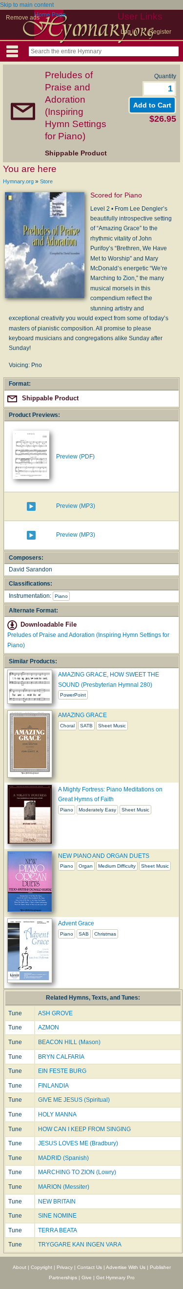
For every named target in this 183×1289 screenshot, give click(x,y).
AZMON (48, 1027)
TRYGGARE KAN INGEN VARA (80, 1244)
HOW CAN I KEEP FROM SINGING (84, 1129)
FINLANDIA (53, 1085)
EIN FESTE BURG (62, 1071)
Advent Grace (76, 923)
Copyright (41, 1267)
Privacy (65, 1267)
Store (46, 181)
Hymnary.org (18, 181)
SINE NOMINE (57, 1215)
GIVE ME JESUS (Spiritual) (74, 1099)
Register (160, 31)
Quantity (165, 76)
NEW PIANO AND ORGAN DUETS (103, 855)
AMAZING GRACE (82, 715)
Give (86, 1277)
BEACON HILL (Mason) (69, 1042)
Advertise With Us (125, 1267)
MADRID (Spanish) (63, 1158)
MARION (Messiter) (63, 1186)
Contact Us (89, 1267)
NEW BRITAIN (57, 1201)
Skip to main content (27, 4)
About (19, 1267)
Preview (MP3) (75, 505)
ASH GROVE (55, 1013)
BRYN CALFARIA (61, 1056)
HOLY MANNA (57, 1114)
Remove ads (23, 17)
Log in (129, 31)
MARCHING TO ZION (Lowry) (77, 1172)
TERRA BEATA (57, 1230)
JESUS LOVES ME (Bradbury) (78, 1143)
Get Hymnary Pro (115, 1277)
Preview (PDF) (75, 456)
